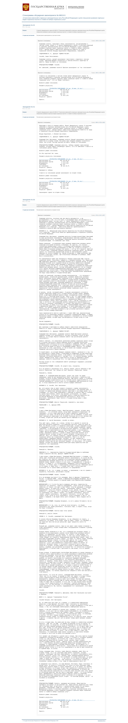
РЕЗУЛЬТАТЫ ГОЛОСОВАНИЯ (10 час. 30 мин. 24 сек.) (67, 88)
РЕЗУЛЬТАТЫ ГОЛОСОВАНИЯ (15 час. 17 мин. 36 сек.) (67, 181)
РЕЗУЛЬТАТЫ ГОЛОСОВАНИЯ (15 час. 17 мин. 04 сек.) (67, 159)
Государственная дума (53, 7)
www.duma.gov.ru (101, 720)
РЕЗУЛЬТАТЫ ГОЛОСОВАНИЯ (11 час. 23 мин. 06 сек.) (67, 700)
